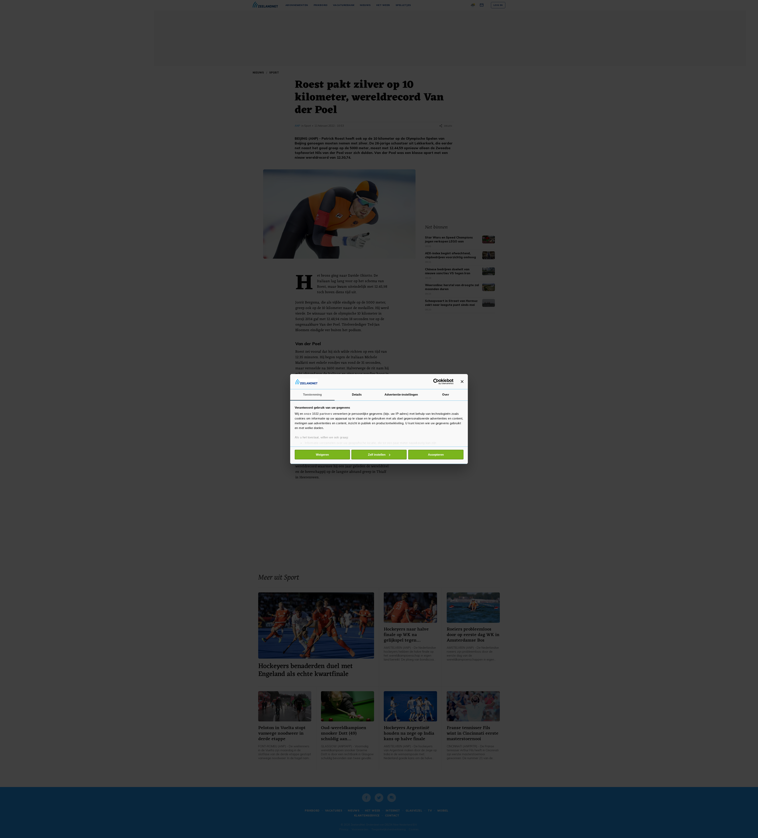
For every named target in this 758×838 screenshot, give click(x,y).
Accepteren (436, 454)
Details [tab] (357, 394)
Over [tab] (445, 394)
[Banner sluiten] (462, 381)
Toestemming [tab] (312, 394)
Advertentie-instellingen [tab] (401, 394)
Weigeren (322, 454)
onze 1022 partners (318, 413)
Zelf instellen (377, 454)
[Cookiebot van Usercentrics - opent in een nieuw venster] (436, 382)
